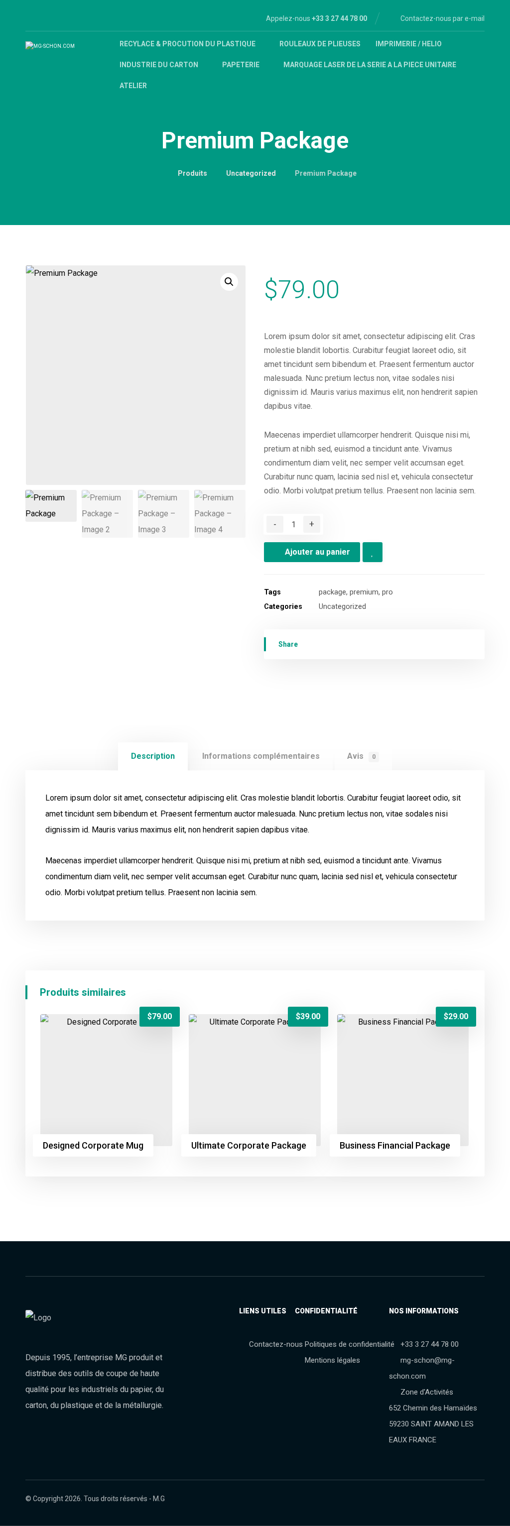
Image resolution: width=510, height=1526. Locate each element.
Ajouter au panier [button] (98, 1031)
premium (364, 592)
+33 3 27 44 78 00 (429, 1344)
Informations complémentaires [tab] (261, 756)
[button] (229, 282)
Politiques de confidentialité (349, 1344)
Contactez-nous (276, 1344)
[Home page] (156, 173)
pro (387, 592)
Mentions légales (332, 1360)
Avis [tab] (361, 756)
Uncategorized (342, 606)
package (332, 592)
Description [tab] (153, 756)
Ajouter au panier (317, 552)
